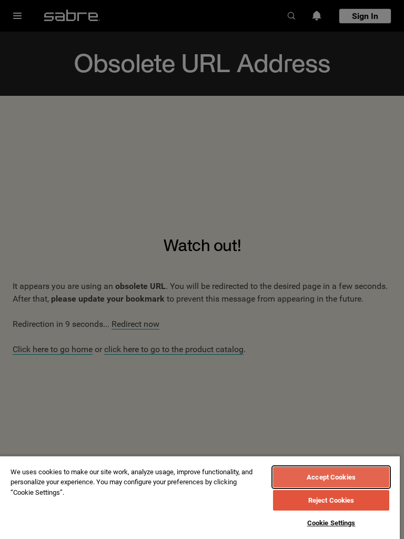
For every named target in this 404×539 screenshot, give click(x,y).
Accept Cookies (331, 477)
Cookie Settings (331, 523)
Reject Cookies (331, 500)
